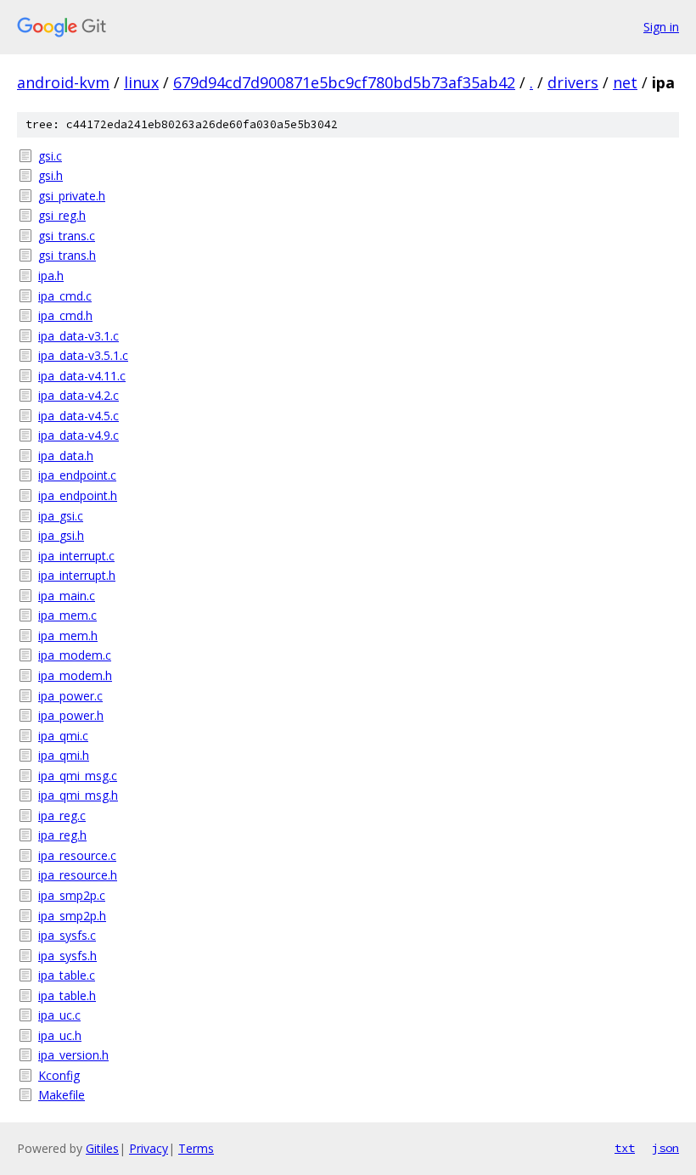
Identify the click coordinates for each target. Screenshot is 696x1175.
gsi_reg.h (62, 215)
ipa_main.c (66, 596)
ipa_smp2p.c (71, 895)
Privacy (148, 1148)
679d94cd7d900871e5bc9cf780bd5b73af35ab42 (344, 82)
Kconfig (59, 1075)
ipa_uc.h (59, 1035)
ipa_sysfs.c (67, 935)
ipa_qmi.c (63, 736)
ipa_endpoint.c (77, 475)
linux (141, 82)
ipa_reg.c (62, 815)
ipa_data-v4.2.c (78, 395)
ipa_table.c (66, 975)
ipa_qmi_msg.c (77, 775)
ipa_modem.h (75, 675)
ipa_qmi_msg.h (78, 795)
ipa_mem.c (67, 615)
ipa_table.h (67, 995)
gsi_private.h (71, 196)
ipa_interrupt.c (76, 556)
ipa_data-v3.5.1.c (83, 355)
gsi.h (50, 175)
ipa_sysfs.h (67, 955)
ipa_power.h (71, 715)
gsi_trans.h (67, 255)
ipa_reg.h (62, 835)
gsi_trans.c (66, 236)
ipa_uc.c (59, 1015)
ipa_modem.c (74, 655)
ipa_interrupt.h (76, 575)
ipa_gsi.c (60, 516)
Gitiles (102, 1148)
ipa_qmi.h (63, 755)
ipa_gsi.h (61, 535)
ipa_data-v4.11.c (82, 376)
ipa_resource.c (77, 855)
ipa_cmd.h (65, 315)
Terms (196, 1148)
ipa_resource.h (77, 875)
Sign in (661, 27)
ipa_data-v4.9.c (78, 435)
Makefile (61, 1095)
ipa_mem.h (68, 635)
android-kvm (63, 82)
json (665, 1147)
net (625, 82)
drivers (572, 82)
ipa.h (51, 275)
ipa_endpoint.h (77, 495)
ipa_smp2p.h (72, 916)
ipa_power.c (70, 696)
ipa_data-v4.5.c (78, 416)
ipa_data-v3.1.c (78, 336)
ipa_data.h (65, 455)
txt (625, 1147)
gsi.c (50, 156)
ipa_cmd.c (65, 296)
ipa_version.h (73, 1055)
